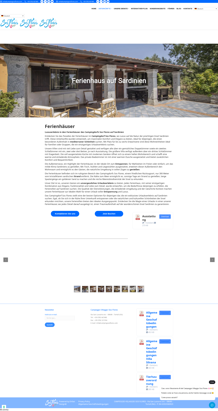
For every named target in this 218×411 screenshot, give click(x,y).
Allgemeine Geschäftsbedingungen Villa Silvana (151, 351)
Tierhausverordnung (151, 380)
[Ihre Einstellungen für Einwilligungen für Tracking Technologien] (4, 407)
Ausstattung (149, 218)
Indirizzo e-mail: (51, 314)
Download (165, 216)
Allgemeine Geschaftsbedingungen (151, 320)
